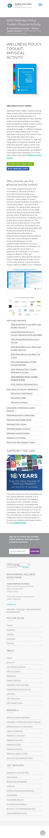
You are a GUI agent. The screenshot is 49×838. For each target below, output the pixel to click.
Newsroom (11, 676)
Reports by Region (19, 402)
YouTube (10, 643)
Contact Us (11, 604)
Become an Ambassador (17, 782)
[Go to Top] (42, 833)
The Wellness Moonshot (17, 804)
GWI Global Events (14, 703)
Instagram (11, 639)
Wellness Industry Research (18, 717)
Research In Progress (16, 735)
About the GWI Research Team (21, 442)
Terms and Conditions (33, 609)
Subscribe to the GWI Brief (18, 685)
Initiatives (11, 786)
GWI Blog (11, 694)
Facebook (11, 630)
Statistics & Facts (14, 744)
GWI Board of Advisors (16, 667)
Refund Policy (21, 609)
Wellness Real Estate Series (19, 420)
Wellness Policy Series (16, 424)
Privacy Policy (11, 609)
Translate (25, 567)
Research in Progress (16, 438)
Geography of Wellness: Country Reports (23, 722)
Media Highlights (14, 680)
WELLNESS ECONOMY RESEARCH (22, 389)
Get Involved (12, 777)
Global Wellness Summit (17, 813)
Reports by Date (18, 398)
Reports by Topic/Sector (22, 393)
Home (9, 658)
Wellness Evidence (14, 749)
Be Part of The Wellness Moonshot (21, 809)
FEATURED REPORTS (16, 321)
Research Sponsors (15, 740)
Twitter (9, 625)
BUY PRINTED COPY (18, 169)
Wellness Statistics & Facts (18, 429)
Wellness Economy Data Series (21, 415)
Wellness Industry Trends (17, 753)
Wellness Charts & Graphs (18, 433)
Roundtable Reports (15, 800)
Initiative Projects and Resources (20, 791)
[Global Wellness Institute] (19, 6)
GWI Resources (13, 698)
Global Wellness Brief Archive (19, 689)
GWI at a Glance (13, 671)
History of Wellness (15, 731)
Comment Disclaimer (13, 612)
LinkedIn (10, 634)
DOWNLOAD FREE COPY (20, 164)
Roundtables (12, 795)
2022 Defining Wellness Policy (24, 384)
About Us (10, 662)
